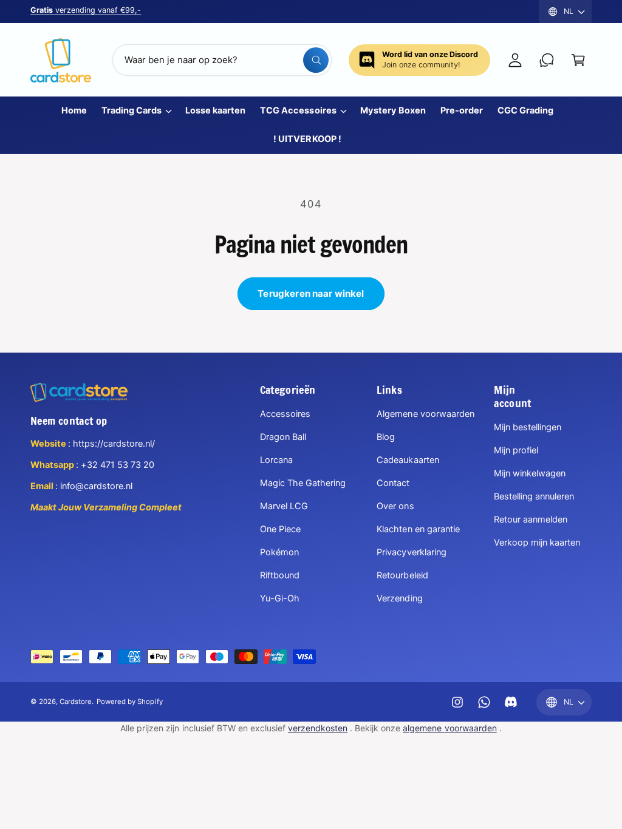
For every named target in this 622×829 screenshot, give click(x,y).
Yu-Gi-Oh (279, 598)
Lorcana (276, 460)
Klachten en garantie (418, 529)
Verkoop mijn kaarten (537, 542)
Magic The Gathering (303, 483)
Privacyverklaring (411, 552)
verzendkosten (317, 728)
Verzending (399, 598)
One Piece (280, 529)
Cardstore (76, 701)
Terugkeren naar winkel (311, 293)
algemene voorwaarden (449, 728)
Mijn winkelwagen (530, 473)
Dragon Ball (283, 436)
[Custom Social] (510, 702)
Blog (386, 436)
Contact (393, 483)
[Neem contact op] (546, 60)
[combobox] (222, 60)
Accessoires (285, 413)
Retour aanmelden (530, 519)
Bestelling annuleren (534, 496)
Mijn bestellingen (527, 427)
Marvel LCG (284, 506)
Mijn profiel (516, 450)
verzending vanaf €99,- (85, 10)
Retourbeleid (402, 575)
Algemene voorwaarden (425, 413)
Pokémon (279, 552)
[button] (578, 60)
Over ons (395, 506)
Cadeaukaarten (408, 460)
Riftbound (279, 575)
